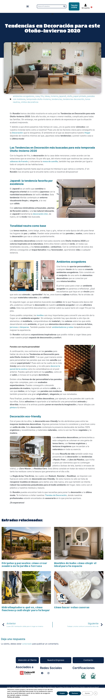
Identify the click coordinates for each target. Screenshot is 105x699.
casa (37, 96)
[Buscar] (64, 6)
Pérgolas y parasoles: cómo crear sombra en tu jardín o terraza (24, 564)
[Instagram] (48, 673)
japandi (62, 96)
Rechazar (75, 693)
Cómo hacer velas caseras (71, 607)
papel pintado (79, 96)
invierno (54, 96)
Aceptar (62, 693)
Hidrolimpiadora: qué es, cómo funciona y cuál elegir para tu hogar (26, 609)
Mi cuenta (86, 8)
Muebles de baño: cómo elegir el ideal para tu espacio (75, 564)
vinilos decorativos (29, 102)
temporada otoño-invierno (38, 99)
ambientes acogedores (23, 96)
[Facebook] (42, 673)
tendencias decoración (73, 99)
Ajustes (87, 693)
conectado (27, 644)
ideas (47, 96)
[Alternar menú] (52, 14)
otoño (69, 96)
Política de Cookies (13, 697)
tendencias (57, 99)
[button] (27, 6)
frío (42, 96)
